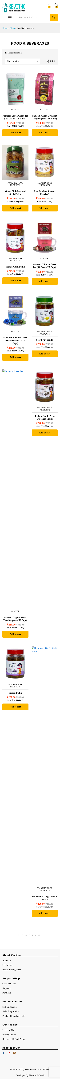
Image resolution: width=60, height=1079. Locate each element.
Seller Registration (10, 1011)
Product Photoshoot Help (13, 1016)
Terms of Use (8, 1030)
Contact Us (7, 965)
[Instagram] (14, 1053)
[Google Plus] (9, 1053)
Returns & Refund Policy (13, 1039)
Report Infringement (11, 969)
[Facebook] (3, 1053)
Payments (6, 993)
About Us (6, 960)
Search (54, 17)
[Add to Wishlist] (18, 104)
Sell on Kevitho (9, 1007)
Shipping (6, 988)
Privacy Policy (9, 1034)
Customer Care (9, 984)
